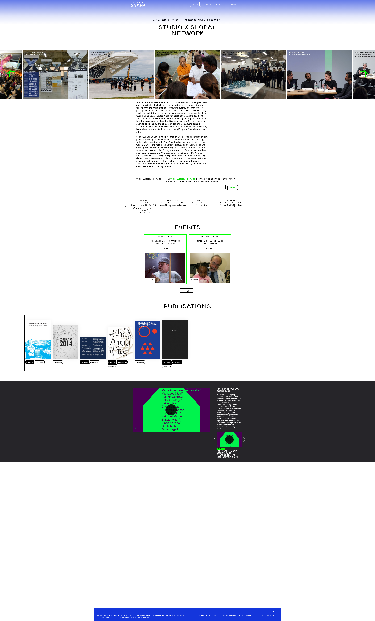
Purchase (29, 362)
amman (156, 20)
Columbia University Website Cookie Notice (130, 618)
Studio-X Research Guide (182, 179)
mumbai (201, 20)
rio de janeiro (214, 20)
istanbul (175, 20)
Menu (208, 4)
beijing (165, 20)
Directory (221, 4)
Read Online (122, 362)
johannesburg (188, 20)
